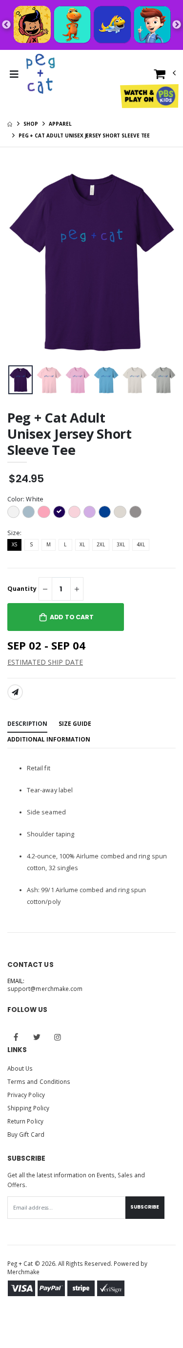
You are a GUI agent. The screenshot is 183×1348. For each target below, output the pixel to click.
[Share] (15, 692)
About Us (20, 1068)
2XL (101, 544)
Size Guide (75, 723)
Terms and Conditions (38, 1081)
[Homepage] (9, 123)
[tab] (27, 724)
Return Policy (25, 1121)
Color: (25, 499)
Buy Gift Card (25, 1134)
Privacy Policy (26, 1095)
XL (82, 544)
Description (27, 723)
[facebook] (16, 1037)
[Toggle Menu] (13, 74)
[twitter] (37, 1037)
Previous (6, 25)
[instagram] (57, 1037)
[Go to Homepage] (42, 74)
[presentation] (16, 380)
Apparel (60, 123)
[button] (165, 76)
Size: (14, 533)
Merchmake (23, 1272)
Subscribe (144, 1207)
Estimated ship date (45, 662)
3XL (121, 544)
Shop (30, 123)
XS (14, 544)
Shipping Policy (28, 1108)
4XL (141, 544)
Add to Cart (72, 617)
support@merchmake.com (44, 988)
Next (177, 25)
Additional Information (48, 739)
